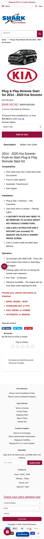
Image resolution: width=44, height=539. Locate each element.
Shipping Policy (22, 415)
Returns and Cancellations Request (22, 397)
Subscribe (34, 463)
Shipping (6, 109)
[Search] (40, 34)
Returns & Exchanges (22, 433)
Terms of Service (22, 408)
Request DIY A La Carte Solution (22, 443)
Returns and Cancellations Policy (22, 393)
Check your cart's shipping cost (22, 496)
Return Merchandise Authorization (22, 436)
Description (10, 144)
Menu (7, 6)
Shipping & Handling (22, 440)
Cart (40, 6)
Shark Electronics (29, 524)
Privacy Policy (22, 411)
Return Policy (22, 418)
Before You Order (28, 144)
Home (4, 40)
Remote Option (9, 122)
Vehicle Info (22, 422)
